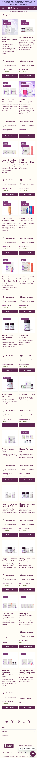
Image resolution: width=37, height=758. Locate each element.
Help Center (5, 740)
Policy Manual (30, 752)
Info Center (5, 735)
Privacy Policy (6, 752)
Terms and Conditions (18, 752)
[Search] (21, 8)
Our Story (4, 731)
